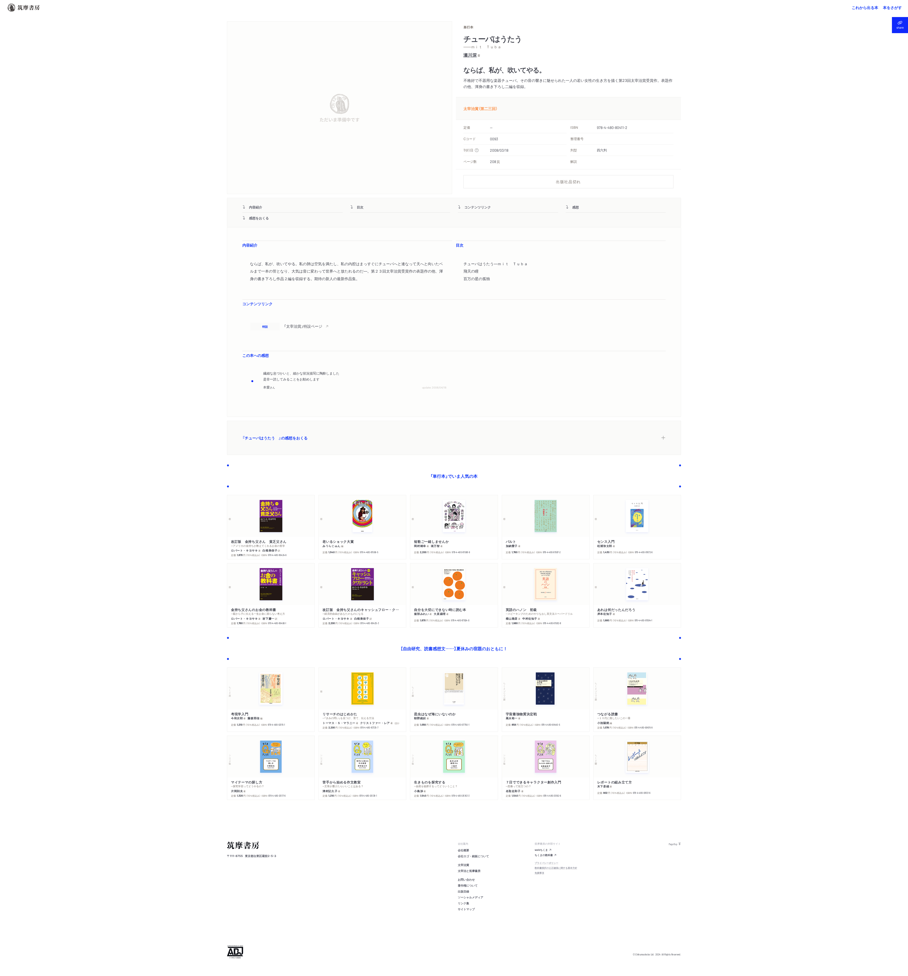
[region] (454, 326)
